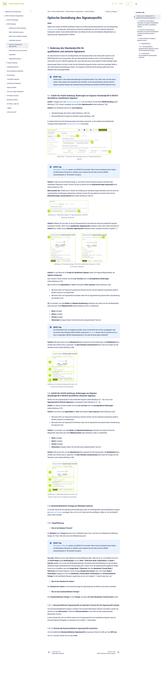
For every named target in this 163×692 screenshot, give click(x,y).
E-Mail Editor (12, 54)
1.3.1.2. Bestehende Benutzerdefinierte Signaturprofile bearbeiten (148, 55)
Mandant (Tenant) (56, 512)
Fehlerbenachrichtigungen (14, 83)
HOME (120, 3)
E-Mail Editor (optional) (15, 40)
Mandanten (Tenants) (60, 169)
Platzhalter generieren (13, 67)
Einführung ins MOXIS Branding (17, 28)
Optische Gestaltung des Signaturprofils (15, 45)
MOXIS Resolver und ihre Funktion (18, 50)
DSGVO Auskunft (11, 112)
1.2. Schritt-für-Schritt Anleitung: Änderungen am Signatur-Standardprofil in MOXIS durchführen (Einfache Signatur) (147, 32)
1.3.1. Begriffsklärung (144, 43)
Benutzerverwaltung (12, 99)
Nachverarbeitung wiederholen (15, 71)
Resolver (92, 332)
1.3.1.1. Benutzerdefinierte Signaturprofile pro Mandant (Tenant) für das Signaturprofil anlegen (148, 48)
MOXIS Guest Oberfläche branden (18, 36)
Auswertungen (11, 75)
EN (116, 3)
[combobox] (147, 4)
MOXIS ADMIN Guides (16, 4)
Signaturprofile (52, 29)
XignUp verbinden (11, 87)
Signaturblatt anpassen (15, 58)
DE (113, 3)
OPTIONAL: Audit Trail (13, 104)
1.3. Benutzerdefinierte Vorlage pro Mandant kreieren (146, 39)
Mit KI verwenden (112, 11)
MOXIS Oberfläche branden (16, 32)
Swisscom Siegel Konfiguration (15, 91)
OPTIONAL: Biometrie (13, 95)
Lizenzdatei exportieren (13, 79)
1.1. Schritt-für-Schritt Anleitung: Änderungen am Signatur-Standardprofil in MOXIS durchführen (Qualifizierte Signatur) (147, 23)
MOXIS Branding (11, 24)
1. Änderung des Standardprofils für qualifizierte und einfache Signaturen (145, 17)
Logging (9, 108)
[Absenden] (136, 3)
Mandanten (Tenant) (74, 124)
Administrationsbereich (74, 102)
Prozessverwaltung (12, 63)
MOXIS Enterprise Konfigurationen (14, 16)
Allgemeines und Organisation (13, 11)
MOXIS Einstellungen (12, 20)
